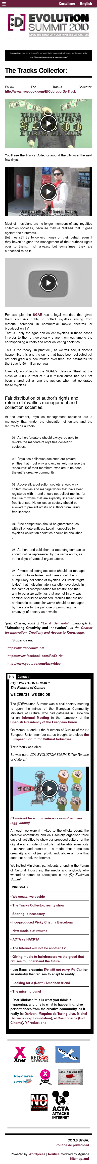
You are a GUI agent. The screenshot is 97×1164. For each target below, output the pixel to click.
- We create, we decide (27, 896)
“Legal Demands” (55, 623)
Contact (23, 676)
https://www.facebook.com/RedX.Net (35, 655)
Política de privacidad (72, 1144)
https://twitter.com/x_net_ (26, 647)
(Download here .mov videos (32, 818)
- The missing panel (25, 991)
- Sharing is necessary (27, 913)
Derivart (31, 1013)
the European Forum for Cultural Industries (49, 736)
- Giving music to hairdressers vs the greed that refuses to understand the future (47, 958)
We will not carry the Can (63, 969)
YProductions (35, 1022)
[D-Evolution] (48, 38)
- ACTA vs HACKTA (24, 939)
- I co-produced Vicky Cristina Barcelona (41, 922)
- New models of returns (28, 930)
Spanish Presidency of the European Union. (44, 722)
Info (11, 676)
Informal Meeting (35, 717)
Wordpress (37, 1153)
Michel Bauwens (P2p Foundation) (48, 1015)
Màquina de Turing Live (57, 1013)
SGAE (37, 314)
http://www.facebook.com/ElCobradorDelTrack (40, 91)
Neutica (53, 1153)
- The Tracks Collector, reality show (37, 905)
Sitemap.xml (79, 1158)
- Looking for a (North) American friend (40, 982)
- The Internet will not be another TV (38, 948)
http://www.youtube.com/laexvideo (34, 663)
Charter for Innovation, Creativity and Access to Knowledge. (48, 629)
